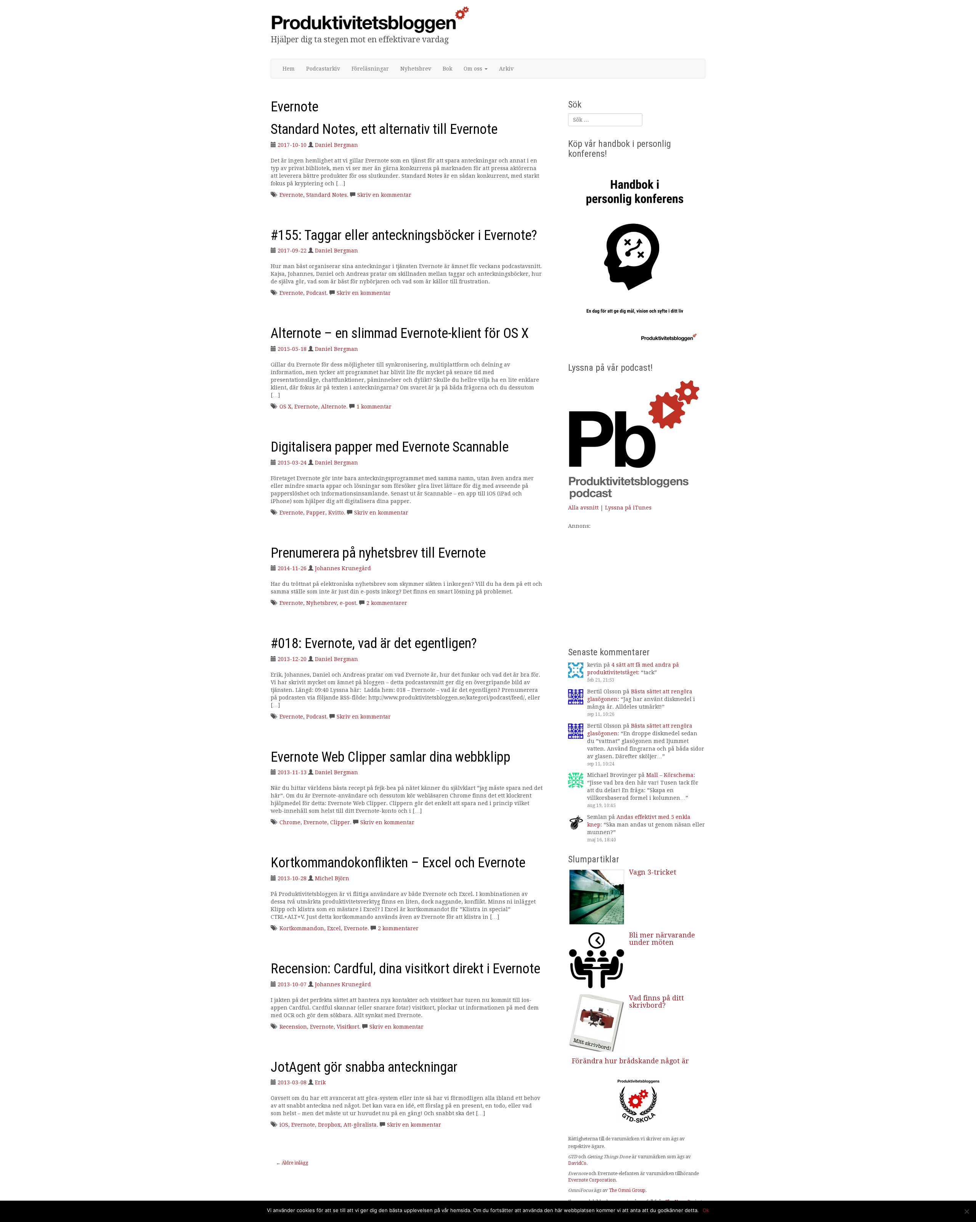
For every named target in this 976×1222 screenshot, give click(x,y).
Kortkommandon (301, 928)
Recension (293, 1027)
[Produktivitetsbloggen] (370, 19)
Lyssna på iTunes (628, 508)
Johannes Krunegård (343, 568)
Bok (447, 69)
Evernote (291, 195)
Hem (289, 69)
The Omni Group (627, 1190)
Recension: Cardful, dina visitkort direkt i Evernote (405, 969)
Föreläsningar (370, 69)
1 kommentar (374, 407)
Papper (315, 513)
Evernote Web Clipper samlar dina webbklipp (390, 757)
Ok (706, 1210)
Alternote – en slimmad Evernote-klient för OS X (400, 333)
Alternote (333, 407)
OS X (285, 407)
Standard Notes (326, 195)
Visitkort (348, 1027)
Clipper (340, 822)
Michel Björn (332, 878)
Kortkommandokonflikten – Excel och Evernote (398, 863)
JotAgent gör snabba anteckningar (364, 1067)
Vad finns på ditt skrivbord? (656, 1002)
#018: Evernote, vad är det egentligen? (374, 643)
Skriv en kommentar (384, 195)
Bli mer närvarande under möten (662, 939)
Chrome (289, 822)
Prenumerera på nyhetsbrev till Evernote (378, 553)
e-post (348, 603)
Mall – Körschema (669, 775)
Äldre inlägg (292, 1163)
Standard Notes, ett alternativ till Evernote (384, 129)
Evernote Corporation (592, 1180)
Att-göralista (360, 1125)
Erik (320, 1082)
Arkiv (506, 69)
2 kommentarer (386, 603)
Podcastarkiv (323, 69)
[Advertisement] (636, 583)
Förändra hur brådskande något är (630, 1061)
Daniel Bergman (336, 145)
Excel (334, 928)
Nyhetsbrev (415, 69)
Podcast (316, 293)
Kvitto (336, 513)
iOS (283, 1125)
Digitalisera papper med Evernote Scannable (390, 447)
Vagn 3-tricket (652, 872)
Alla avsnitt (583, 508)
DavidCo (577, 1163)
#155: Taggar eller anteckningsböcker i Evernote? (404, 235)
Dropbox (329, 1125)
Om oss (474, 69)
